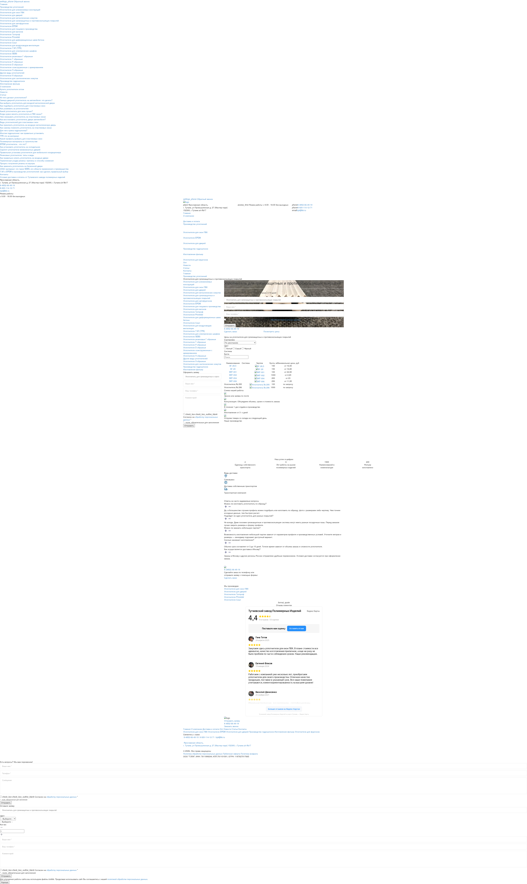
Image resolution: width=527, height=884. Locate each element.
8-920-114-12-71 (7, 188)
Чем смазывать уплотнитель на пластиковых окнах (23, 116)
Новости (3, 92)
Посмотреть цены (271, 331)
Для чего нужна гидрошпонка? (13, 130)
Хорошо (4, 882)
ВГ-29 (233, 368)
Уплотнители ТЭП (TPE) (11, 48)
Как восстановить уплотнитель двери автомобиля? (23, 119)
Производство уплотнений (12, 6)
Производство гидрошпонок (12, 81)
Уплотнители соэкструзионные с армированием (21, 67)
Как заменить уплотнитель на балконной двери (21, 166)
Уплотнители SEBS (8, 53)
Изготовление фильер (10, 83)
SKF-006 (233, 381)
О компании (5, 86)
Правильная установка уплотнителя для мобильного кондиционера (30, 152)
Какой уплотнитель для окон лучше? (16, 111)
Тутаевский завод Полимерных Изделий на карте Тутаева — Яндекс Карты (284, 714)
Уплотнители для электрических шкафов (18, 50)
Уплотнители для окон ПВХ (12, 12)
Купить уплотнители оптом (12, 89)
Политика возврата (249, 753)
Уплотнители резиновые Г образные (16, 56)
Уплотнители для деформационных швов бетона (22, 39)
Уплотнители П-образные (11, 70)
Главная (3, 4)
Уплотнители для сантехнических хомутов (19, 78)
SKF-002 (233, 375)
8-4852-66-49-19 (7, 185)
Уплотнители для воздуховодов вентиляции (19, 45)
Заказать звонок (231, 726)
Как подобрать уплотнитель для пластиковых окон (22, 105)
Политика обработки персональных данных (202, 753)
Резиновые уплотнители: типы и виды (17, 155)
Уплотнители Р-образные (11, 61)
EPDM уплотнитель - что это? (13, 144)
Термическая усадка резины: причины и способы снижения (27, 160)
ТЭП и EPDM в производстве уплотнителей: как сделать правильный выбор (34, 171)
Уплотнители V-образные (11, 75)
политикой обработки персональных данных (127, 879)
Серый (238, 348)
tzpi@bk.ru (4, 190)
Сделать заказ (230, 331)
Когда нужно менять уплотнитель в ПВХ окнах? (21, 114)
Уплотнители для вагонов (11, 31)
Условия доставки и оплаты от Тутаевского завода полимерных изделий (32, 177)
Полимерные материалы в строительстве (18, 141)
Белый (229, 348)
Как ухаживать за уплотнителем (14, 108)
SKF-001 (233, 372)
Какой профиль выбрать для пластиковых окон (21, 138)
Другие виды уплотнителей (12, 72)
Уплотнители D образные (11, 64)
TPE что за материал (9, 135)
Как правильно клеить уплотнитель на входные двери (24, 157)
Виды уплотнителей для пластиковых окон (19, 122)
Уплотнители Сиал (8, 42)
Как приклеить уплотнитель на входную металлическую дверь (28, 125)
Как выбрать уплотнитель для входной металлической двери (27, 103)
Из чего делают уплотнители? (13, 97)
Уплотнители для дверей (11, 15)
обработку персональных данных (286, 319)
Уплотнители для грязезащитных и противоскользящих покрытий (29, 20)
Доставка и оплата (211, 729)
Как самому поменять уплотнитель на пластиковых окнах (26, 127)
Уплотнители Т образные (11, 59)
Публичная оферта (231, 753)
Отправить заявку (232, 720)
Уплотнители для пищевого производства (18, 28)
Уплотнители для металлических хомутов (18, 17)
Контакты (4, 174)
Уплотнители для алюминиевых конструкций (20, 9)
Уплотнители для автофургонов (14, 23)
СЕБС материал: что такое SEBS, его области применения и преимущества (34, 168)
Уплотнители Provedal (10, 37)
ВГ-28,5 (232, 365)
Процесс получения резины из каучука (17, 163)
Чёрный (247, 348)
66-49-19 (232, 569)
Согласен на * (40, 796)
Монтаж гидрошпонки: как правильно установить (22, 133)
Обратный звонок (15, 1)
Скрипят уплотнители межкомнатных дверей (20, 149)
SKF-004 (233, 378)
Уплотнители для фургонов (307, 731)
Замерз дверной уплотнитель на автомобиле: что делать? (26, 100)
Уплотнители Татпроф (10, 34)
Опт (185, 262)
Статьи (3, 94)
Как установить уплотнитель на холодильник (20, 146)
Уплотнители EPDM (9, 26)
